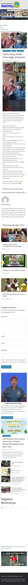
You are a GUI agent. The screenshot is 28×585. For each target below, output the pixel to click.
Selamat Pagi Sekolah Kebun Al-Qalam (13, 295)
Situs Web (4, 350)
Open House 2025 (16, 470)
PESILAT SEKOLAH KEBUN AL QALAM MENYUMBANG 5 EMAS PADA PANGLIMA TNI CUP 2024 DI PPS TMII (18, 480)
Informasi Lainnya (6, 50)
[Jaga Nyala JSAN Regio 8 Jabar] (5, 464)
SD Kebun (14, 50)
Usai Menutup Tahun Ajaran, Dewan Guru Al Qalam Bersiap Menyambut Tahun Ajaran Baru (13, 443)
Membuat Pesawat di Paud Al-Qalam (13, 189)
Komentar (4, 316)
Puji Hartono (15, 60)
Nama (3, 336)
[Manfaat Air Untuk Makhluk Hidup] (14, 255)
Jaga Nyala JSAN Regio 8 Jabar (17, 463)
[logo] (14, 373)
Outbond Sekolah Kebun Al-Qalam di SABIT (13, 192)
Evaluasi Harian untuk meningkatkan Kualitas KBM (12, 245)
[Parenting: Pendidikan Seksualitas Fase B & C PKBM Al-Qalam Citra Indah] (5, 490)
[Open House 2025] (5, 471)
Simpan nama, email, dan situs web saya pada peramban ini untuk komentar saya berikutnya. (14, 361)
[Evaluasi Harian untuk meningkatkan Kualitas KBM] (14, 229)
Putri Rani (12, 449)
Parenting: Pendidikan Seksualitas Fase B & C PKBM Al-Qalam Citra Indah (18, 489)
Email (3, 343)
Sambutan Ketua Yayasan (7, 413)
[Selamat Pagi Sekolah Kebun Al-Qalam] (14, 279)
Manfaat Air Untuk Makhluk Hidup (14, 270)
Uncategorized (20, 50)
